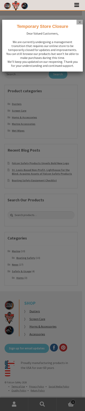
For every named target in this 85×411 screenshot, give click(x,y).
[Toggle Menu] (76, 5)
